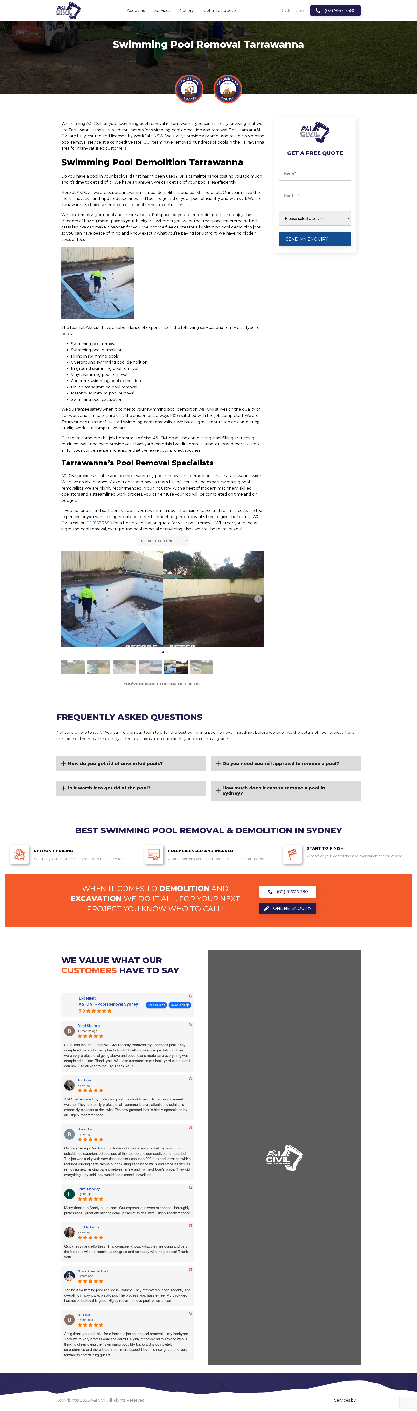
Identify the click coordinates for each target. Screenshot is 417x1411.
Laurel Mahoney (89, 1189)
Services (162, 10)
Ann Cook (84, 1080)
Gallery (187, 10)
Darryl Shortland (89, 1026)
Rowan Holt (86, 1129)
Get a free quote (219, 10)
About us (136, 10)
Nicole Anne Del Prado (93, 1271)
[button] (67, 599)
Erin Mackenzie (88, 1227)
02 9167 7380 (99, 523)
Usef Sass (85, 1315)
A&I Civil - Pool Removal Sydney (108, 1004)
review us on (178, 1005)
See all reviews (156, 1005)
